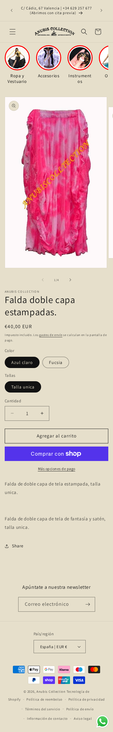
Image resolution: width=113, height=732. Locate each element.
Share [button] (18, 546)
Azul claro (22, 362)
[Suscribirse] (88, 604)
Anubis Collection (51, 691)
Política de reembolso (44, 699)
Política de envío (80, 709)
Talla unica (23, 387)
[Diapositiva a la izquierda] (43, 280)
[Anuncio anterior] (12, 10)
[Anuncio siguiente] (101, 10)
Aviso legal (83, 718)
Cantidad (13, 401)
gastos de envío (50, 335)
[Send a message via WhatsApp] (102, 721)
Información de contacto (47, 718)
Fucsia (55, 362)
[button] (12, 32)
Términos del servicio (42, 709)
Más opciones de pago (56, 468)
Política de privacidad (86, 699)
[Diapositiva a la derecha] (70, 280)
